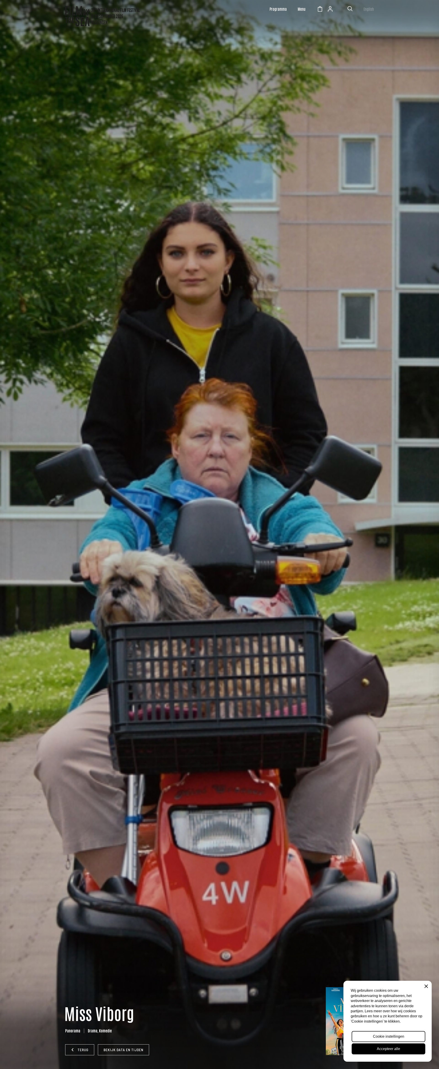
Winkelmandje (319, 9)
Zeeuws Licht (340, 9)
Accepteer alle (388, 1049)
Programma (278, 9)
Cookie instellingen (388, 1036)
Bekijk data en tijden (123, 1050)
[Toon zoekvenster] (350, 9)
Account (330, 9)
